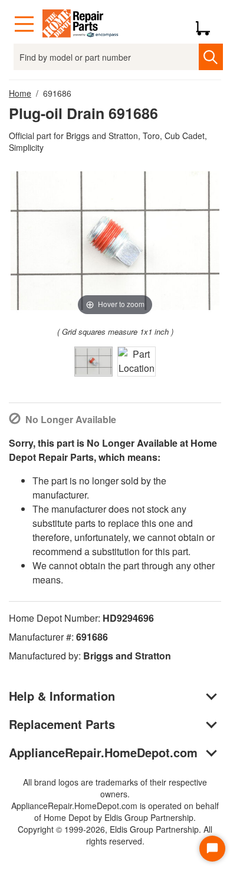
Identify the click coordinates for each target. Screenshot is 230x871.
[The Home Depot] (80, 24)
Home (20, 93)
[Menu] (24, 24)
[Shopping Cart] (207, 24)
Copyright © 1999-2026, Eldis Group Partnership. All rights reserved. (115, 835)
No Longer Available (70, 419)
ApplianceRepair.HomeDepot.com (103, 752)
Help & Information (62, 695)
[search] (211, 57)
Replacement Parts (62, 724)
